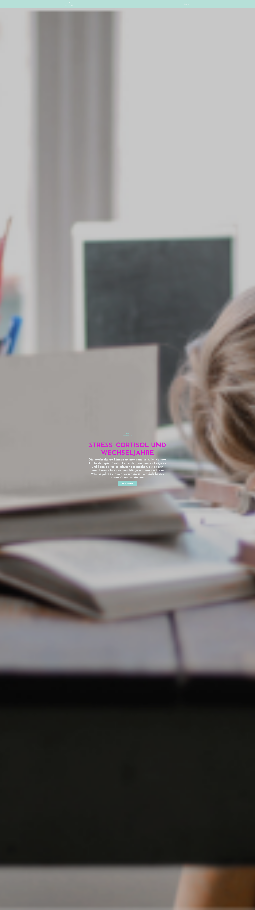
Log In (186, 4)
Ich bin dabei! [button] (127, 483)
